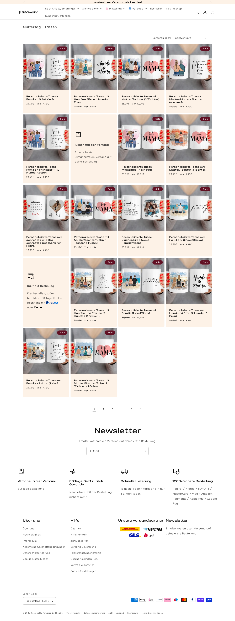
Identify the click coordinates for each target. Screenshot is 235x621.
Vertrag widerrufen (82, 565)
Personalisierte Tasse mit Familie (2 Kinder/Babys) (187, 238)
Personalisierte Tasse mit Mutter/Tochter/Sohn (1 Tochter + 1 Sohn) (91, 240)
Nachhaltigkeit (32, 534)
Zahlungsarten (80, 540)
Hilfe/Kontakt (79, 534)
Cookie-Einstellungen (36, 559)
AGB (111, 613)
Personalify (36, 613)
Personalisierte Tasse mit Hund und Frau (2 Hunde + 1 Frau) (188, 313)
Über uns (28, 528)
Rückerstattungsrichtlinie (86, 552)
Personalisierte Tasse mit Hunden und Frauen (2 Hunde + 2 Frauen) (91, 313)
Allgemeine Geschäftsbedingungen (44, 546)
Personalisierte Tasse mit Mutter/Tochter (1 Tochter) (187, 168)
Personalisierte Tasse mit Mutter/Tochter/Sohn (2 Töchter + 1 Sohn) (91, 383)
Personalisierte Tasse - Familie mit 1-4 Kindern (42, 98)
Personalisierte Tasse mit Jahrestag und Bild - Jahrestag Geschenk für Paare (44, 241)
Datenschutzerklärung (36, 552)
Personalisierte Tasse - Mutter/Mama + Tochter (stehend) (186, 99)
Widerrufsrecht (73, 613)
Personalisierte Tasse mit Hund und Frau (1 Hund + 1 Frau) (92, 99)
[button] (61, 8)
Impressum (30, 540)
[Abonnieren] (144, 451)
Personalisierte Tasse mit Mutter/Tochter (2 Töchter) (140, 98)
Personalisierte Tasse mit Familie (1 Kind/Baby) (139, 311)
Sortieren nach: (162, 37)
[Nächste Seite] (141, 409)
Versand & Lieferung (83, 546)
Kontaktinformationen (152, 613)
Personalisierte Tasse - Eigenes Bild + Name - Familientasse (137, 240)
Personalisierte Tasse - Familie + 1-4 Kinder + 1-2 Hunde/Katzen (42, 169)
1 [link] (94, 409)
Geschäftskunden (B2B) (85, 559)
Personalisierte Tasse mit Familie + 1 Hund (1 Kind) (44, 382)
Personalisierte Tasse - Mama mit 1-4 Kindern (137, 168)
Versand (120, 613)
